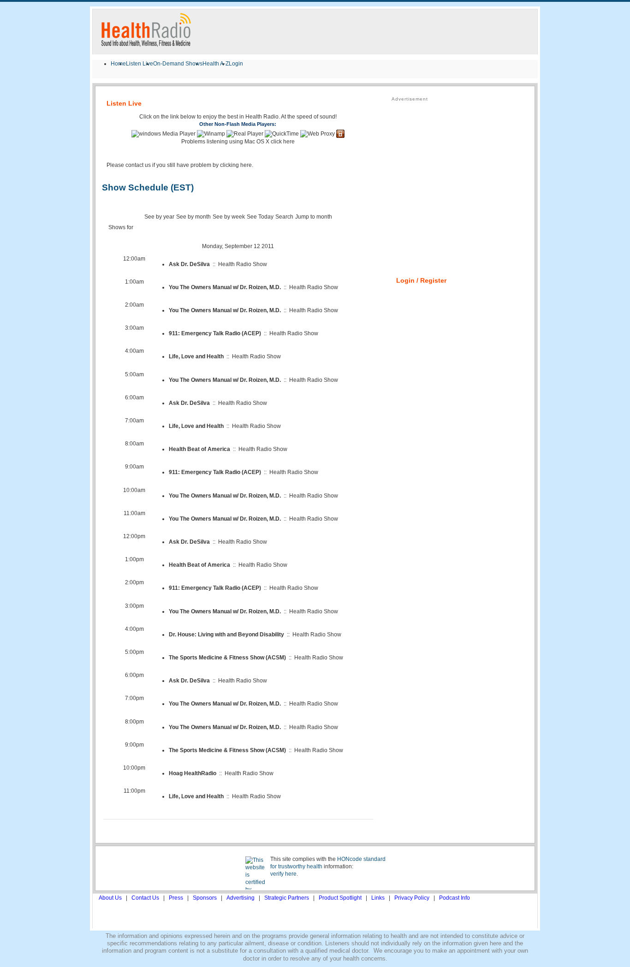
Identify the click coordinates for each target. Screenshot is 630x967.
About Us (110, 898)
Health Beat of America (199, 449)
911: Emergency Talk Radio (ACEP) (215, 333)
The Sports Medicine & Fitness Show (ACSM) (227, 657)
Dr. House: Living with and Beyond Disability (226, 634)
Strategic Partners (286, 898)
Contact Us (145, 898)
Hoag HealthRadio (192, 773)
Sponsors (205, 898)
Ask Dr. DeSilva (189, 264)
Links (378, 898)
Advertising (240, 898)
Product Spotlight (340, 898)
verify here (283, 874)
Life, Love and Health (196, 356)
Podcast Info (454, 898)
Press (176, 898)
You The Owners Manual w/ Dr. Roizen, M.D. (225, 287)
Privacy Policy (411, 898)
